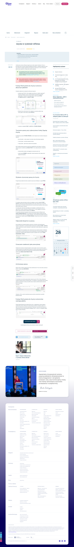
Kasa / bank (22, 444)
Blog (44, 3)
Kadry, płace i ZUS (23, 415)
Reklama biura (22, 458)
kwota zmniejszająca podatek (21, 530)
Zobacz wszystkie (56, 91)
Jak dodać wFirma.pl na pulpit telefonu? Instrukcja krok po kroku (61, 89)
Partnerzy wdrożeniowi (24, 469)
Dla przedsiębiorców (23, 476)
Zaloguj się (57, 3)
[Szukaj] (66, 33)
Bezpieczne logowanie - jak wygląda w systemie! (62, 85)
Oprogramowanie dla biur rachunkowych (26, 452)
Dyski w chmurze (46, 425)
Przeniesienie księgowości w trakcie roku (61, 75)
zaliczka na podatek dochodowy (43, 530)
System (8, 32)
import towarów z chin (51, 531)
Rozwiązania (21, 3)
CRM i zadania (22, 439)
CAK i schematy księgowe (36, 412)
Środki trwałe (22, 417)
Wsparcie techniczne (58, 72)
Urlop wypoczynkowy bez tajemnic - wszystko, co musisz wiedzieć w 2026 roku (60, 489)
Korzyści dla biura (23, 454)
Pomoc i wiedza (49, 3)
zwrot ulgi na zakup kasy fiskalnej (53, 530)
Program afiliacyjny (23, 467)
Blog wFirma (22, 480)
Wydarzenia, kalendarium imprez (25, 503)
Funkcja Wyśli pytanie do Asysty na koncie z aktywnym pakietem (28, 54)
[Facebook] (1, 533)
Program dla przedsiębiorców (25, 466)
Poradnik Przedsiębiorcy (24, 500)
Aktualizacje (58, 415)
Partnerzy (34, 3)
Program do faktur (23, 433)
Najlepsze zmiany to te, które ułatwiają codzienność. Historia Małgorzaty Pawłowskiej (60, 221)
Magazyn (36, 32)
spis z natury (34, 531)
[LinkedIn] (1, 537)
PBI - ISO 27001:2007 (23, 514)
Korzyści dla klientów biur (24, 455)
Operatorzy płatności (47, 421)
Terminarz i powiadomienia (36, 422)
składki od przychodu (44, 531)
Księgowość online (23, 434)
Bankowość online (47, 422)
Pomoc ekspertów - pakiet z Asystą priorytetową (60, 97)
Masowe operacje (35, 414)
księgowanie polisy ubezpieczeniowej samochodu (24, 531)
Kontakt (21, 506)
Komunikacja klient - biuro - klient (32, 74)
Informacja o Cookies (23, 518)
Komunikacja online (47, 424)
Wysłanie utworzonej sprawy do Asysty (24, 57)
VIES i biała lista (46, 434)
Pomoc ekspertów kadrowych (59, 104)
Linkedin (21, 509)
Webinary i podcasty (23, 501)
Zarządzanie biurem (23, 411)
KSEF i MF (45, 411)
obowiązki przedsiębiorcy (12, 531)
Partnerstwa (22, 463)
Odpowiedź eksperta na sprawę (23, 58)
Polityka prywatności (23, 520)
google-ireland (38, 531)
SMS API (45, 428)
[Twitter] (1, 535)
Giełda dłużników (47, 443)
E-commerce (46, 436)
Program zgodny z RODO (24, 517)
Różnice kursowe (35, 441)
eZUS (44, 412)
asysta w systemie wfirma (21, 48)
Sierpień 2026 (61, 240)
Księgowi (28, 3)
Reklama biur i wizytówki (60, 411)
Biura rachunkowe (57, 32)
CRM (20, 427)
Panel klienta (22, 428)
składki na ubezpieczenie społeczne (32, 530)
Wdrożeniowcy (58, 414)
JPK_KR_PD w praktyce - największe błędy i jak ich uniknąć (60, 493)
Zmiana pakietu (36, 81)
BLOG (54, 198)
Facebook (21, 508)
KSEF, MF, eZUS (46, 433)
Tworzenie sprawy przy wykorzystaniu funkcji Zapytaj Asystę (27, 56)
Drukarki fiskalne (46, 417)
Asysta (57, 412)
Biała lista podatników (47, 418)
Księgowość (27, 32)
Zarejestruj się (64, 3)
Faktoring (45, 427)
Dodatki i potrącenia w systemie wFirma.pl (60, 137)
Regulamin (21, 521)
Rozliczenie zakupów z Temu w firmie (59, 130)
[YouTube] (62, 541)
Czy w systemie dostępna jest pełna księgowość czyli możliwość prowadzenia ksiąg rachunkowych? (61, 80)
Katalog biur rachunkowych (24, 457)
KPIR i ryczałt (22, 412)
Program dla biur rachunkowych (25, 464)
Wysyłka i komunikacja (35, 417)
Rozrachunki (34, 421)
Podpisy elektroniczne (47, 415)
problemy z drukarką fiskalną (12, 530)
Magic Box (33, 411)
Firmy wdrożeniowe (23, 511)
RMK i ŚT (33, 418)
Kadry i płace (45, 32)
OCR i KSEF (22, 422)
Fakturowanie (17, 32)
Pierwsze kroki (55, 95)
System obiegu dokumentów (25, 424)
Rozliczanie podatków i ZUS (24, 421)
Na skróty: (19, 53)
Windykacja (22, 425)
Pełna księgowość (23, 440)
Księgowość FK (22, 414)
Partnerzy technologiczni (24, 470)
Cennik (39, 3)
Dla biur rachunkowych (23, 475)
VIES (44, 414)
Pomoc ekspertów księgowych (59, 102)
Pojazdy (21, 418)
